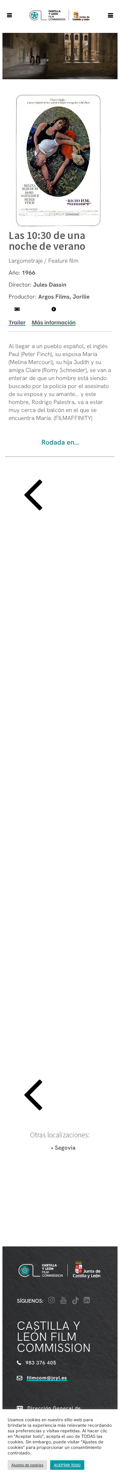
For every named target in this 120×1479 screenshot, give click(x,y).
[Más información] (53, 309)
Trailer (17, 322)
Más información (54, 322)
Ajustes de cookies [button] (27, 1464)
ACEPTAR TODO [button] (67, 1464)
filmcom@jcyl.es (47, 1378)
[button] (60, 496)
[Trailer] (17, 309)
